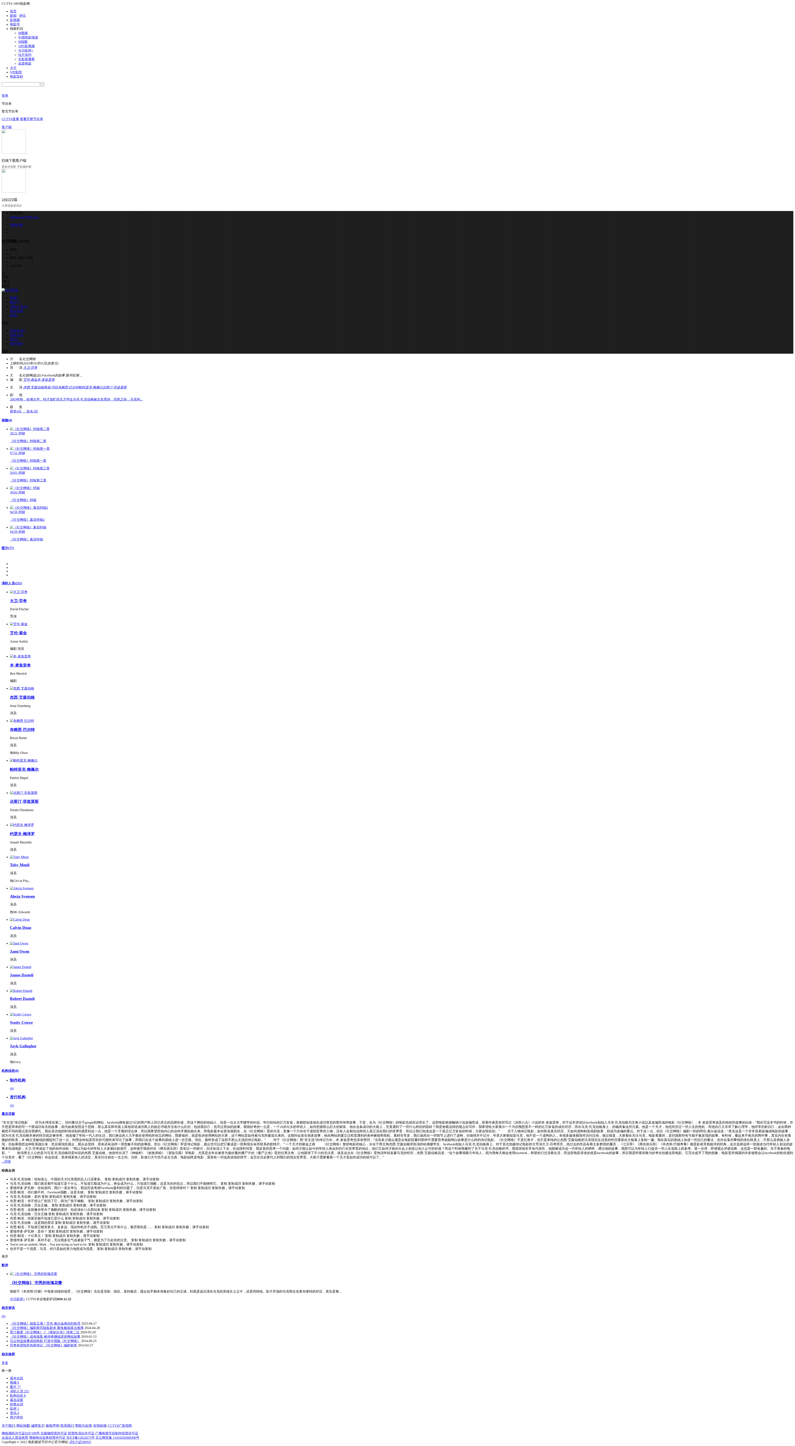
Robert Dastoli (22, 998)
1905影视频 (26, 46)
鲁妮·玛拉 (51, 387)
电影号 (15, 24)
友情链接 (99, 1425)
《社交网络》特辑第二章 (28, 441)
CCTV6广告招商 (120, 1425)
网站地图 (23, 1425)
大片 (13, 68)
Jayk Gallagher (23, 1046)
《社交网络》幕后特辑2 (27, 519)
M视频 (23, 33)
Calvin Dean (20, 927)
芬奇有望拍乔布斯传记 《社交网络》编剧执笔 (43, 1345)
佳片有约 (24, 55)
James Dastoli (21, 975)
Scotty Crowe (21, 1022)
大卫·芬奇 (30, 367)
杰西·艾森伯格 (33, 387)
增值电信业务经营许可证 (47, 1437)
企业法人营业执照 (15, 1437)
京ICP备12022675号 (80, 1437)
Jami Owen (19, 951)
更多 (5, 1363)
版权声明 (52, 1425)
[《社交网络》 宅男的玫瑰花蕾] (33, 1274)
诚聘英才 (37, 1425)
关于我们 (8, 1425)
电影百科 (16, 76)
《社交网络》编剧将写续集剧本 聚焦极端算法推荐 (47, 1328)
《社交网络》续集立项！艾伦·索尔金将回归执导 (45, 1323)
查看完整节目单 (31, 119)
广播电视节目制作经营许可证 (116, 1433)
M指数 (23, 41)
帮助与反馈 (83, 1425)
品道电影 (24, 63)
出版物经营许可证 (54, 1433)
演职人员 (12, 583)
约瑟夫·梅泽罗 (22, 834)
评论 (22, 15)
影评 (5, 1265)
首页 (13, 11)
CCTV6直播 (10, 119)
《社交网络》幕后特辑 (26, 539)
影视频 (15, 20)
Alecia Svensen (22, 896)
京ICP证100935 (80, 1442)
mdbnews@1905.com (24, 217)
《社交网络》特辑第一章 (28, 460)
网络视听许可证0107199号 (21, 1433)
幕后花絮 (8, 1114)
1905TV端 (9, 199)
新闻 (13, 15)
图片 (8, 548)
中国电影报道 (28, 37)
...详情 (6, 1161)
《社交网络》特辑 (23, 500)
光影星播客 (26, 59)
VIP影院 (16, 72)
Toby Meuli (19, 865)
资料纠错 (16, 225)
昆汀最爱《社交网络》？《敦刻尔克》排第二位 (45, 1332)
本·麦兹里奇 (46, 379)
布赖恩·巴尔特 (68, 387)
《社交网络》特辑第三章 (28, 480)
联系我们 (67, 1425)
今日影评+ (25, 50)
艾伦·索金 (30, 379)
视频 (7, 420)
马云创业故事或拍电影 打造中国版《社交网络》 (45, 1341)
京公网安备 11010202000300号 (117, 1437)
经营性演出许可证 (81, 1433)
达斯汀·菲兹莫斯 (115, 387)
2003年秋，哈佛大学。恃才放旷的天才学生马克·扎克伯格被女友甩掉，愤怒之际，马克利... (76, 399)
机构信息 (10, 1070)
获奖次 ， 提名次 (24, 411)
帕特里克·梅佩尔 (91, 387)
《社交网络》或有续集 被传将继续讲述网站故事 (45, 1336)
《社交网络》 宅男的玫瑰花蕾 (36, 1283)
